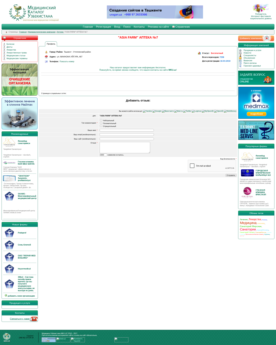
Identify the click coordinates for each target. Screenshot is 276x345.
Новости (247, 53)
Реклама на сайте (158, 26)
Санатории (248, 229)
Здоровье (267, 234)
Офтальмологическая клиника (254, 234)
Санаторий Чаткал (247, 232)
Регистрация (103, 26)
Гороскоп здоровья (252, 66)
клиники (261, 223)
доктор (242, 235)
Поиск (126, 26)
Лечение (244, 219)
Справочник (182, 26)
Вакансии (248, 60)
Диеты (9, 47)
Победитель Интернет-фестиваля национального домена (261, 16)
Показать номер (67, 61)
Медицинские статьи (16, 55)
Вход (117, 26)
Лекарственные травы (17, 53)
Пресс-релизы (250, 63)
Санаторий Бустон (260, 232)
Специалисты (250, 55)
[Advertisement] (99, 83)
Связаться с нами (20, 318)
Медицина (248, 223)
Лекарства (11, 50)
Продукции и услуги (252, 50)
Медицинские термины (17, 58)
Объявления (249, 58)
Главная (88, 26)
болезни (264, 220)
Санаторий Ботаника (262, 230)
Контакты (139, 26)
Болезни (10, 44)
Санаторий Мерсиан (250, 226)
